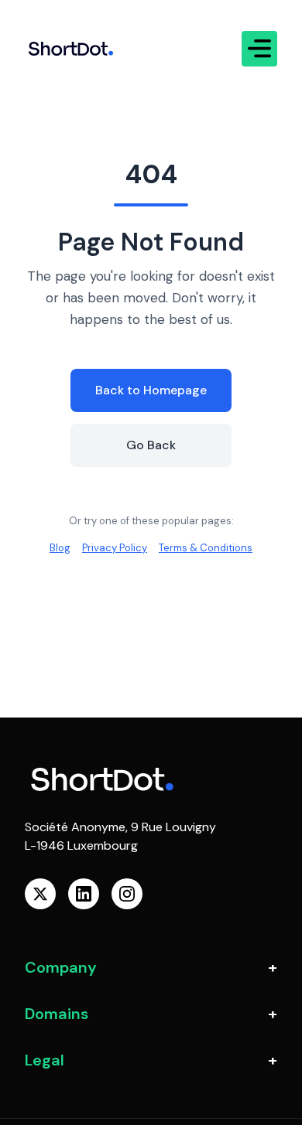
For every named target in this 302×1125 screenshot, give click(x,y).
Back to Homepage (151, 390)
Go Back (151, 445)
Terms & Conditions (205, 547)
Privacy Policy (114, 547)
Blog (60, 547)
